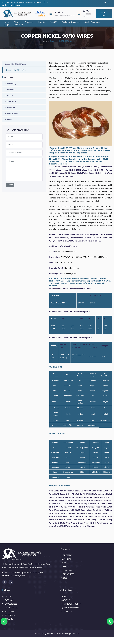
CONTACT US (66, 611)
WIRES (64, 578)
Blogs (6, 25)
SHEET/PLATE (66, 566)
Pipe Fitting (11, 83)
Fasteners (11, 89)
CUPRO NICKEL (11, 607)
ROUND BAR (66, 570)
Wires (9, 119)
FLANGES (65, 563)
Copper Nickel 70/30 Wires (15, 64)
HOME (64, 596)
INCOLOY (9, 600)
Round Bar (11, 107)
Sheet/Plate (11, 101)
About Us (54, 22)
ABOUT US (65, 600)
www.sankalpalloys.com (15, 575)
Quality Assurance (92, 22)
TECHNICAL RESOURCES (71, 604)
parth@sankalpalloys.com (65, 15)
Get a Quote (103, 13)
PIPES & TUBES (67, 574)
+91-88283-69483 (12, 572)
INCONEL (9, 596)
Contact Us (18, 25)
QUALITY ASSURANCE (70, 607)
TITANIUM (9, 619)
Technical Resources (70, 22)
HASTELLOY (10, 611)
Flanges (10, 95)
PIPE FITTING (66, 555)
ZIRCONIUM (10, 615)
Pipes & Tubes (12, 113)
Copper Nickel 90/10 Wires (16, 70)
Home (6, 22)
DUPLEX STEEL (11, 604)
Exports (41, 22)
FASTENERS (66, 559)
